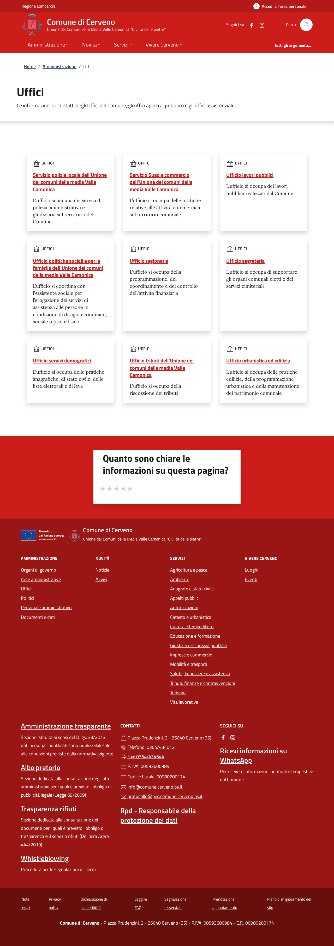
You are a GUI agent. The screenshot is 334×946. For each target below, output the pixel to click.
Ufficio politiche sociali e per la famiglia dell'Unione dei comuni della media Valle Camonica (68, 268)
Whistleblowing (45, 858)
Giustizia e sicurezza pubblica (198, 645)
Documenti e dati (38, 617)
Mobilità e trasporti (188, 664)
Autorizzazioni (184, 607)
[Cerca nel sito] (306, 25)
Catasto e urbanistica (190, 617)
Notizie (102, 569)
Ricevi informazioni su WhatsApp (253, 755)
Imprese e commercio (191, 654)
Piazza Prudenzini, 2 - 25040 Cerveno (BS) (170, 737)
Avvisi (101, 579)
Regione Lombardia (38, 6)
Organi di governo (38, 569)
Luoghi (251, 569)
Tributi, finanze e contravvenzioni (202, 683)
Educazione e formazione (195, 635)
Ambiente (179, 579)
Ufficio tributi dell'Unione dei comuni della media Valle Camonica (162, 367)
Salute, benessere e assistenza (200, 673)
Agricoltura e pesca (188, 569)
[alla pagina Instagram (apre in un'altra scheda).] (260, 25)
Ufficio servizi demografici (62, 360)
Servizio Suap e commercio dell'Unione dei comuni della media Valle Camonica (161, 182)
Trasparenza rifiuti (49, 808)
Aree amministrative (41, 579)
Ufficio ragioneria (149, 261)
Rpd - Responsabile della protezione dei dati (158, 815)
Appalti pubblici (185, 598)
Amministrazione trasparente (66, 725)
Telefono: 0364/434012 (151, 747)
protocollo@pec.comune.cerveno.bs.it (164, 796)
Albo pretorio (40, 767)
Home (30, 66)
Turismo (178, 692)
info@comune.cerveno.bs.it (154, 786)
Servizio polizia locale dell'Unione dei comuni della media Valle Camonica (70, 182)
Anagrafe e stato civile (192, 588)
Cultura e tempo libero (192, 626)
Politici (27, 598)
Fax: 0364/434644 (145, 756)
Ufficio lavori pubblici (249, 175)
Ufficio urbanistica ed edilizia (258, 360)
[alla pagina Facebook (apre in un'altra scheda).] (249, 25)
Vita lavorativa (184, 702)
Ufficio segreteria (245, 261)
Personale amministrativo (46, 607)
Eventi (251, 579)
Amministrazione (59, 66)
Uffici (26, 588)
